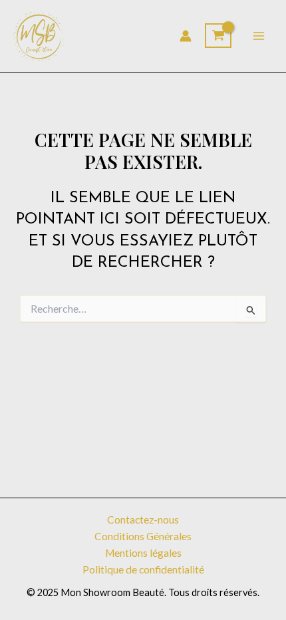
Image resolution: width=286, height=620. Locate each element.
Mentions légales (143, 553)
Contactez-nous (143, 520)
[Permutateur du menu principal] (259, 36)
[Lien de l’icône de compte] (186, 36)
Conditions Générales (143, 536)
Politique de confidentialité (143, 569)
